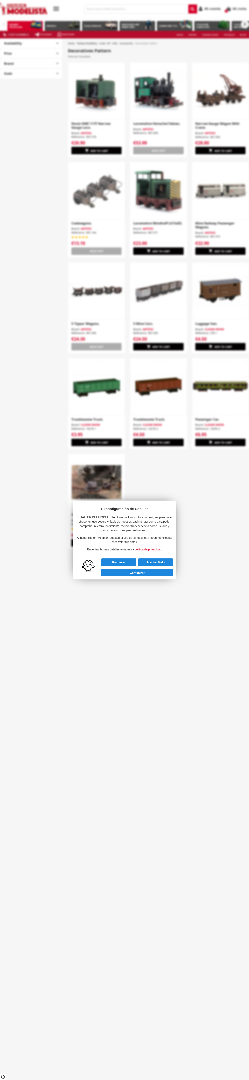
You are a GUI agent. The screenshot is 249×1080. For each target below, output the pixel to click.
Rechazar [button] (118, 562)
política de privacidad (148, 549)
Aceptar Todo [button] (155, 562)
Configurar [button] (137, 572)
